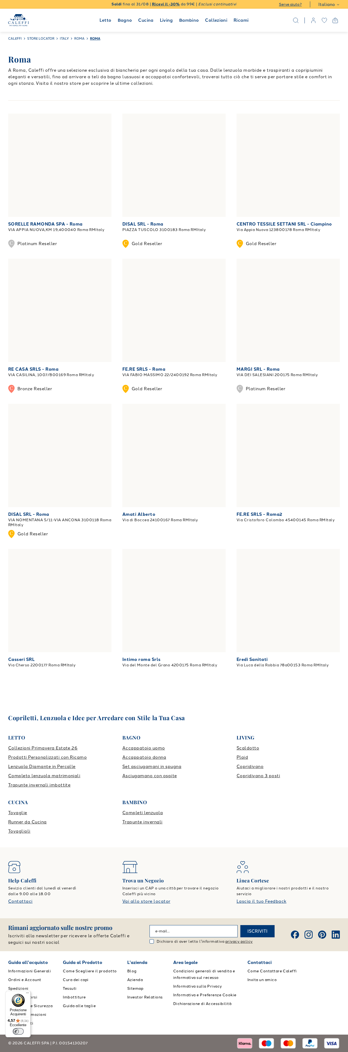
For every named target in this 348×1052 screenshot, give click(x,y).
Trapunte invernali (142, 822)
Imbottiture (74, 997)
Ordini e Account (24, 980)
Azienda (135, 980)
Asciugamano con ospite (149, 775)
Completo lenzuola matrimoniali (44, 775)
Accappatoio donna (144, 757)
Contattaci (20, 901)
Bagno (125, 20)
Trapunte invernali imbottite (39, 785)
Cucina (145, 20)
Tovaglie (17, 812)
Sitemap (135, 988)
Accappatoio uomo (143, 748)
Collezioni (216, 20)
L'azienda (137, 962)
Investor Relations (145, 997)
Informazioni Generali (29, 971)
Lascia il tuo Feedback (262, 901)
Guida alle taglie (79, 1006)
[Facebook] (295, 935)
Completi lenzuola (142, 812)
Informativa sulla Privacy (197, 986)
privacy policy (239, 941)
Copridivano (250, 766)
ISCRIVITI (257, 931)
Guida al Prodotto (82, 962)
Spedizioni (18, 988)
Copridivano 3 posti (258, 775)
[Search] (295, 20)
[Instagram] (308, 935)
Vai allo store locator (146, 901)
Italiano (326, 4)
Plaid (242, 757)
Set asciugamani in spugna (151, 766)
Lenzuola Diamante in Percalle (42, 766)
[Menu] (27, 994)
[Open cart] (335, 20)
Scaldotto (248, 748)
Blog (132, 971)
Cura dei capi (75, 980)
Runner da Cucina (27, 822)
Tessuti (69, 988)
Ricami (241, 20)
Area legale (185, 962)
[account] (313, 20)
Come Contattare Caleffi (272, 971)
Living (166, 20)
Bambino (189, 20)
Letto (105, 20)
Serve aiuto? (290, 4)
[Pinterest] (322, 935)
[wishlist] (324, 20)
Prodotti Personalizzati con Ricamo (47, 757)
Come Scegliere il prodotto (90, 971)
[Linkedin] (336, 935)
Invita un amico (262, 980)
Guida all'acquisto (28, 962)
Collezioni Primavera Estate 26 (42, 748)
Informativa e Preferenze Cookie (205, 995)
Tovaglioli (19, 831)
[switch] (18, 1031)
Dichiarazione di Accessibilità (202, 1003)
